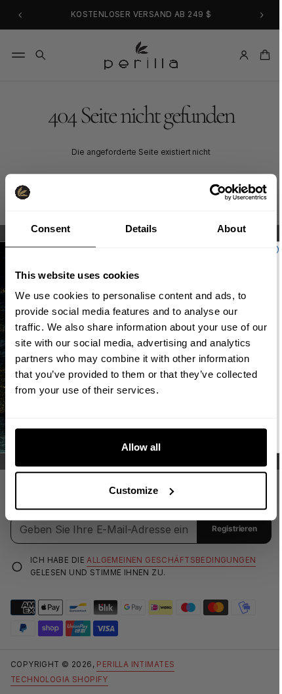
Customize (128, 490)
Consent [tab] (49, 228)
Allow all (136, 447)
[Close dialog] (269, 249)
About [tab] (223, 228)
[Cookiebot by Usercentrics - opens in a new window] (199, 192)
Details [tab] (136, 228)
